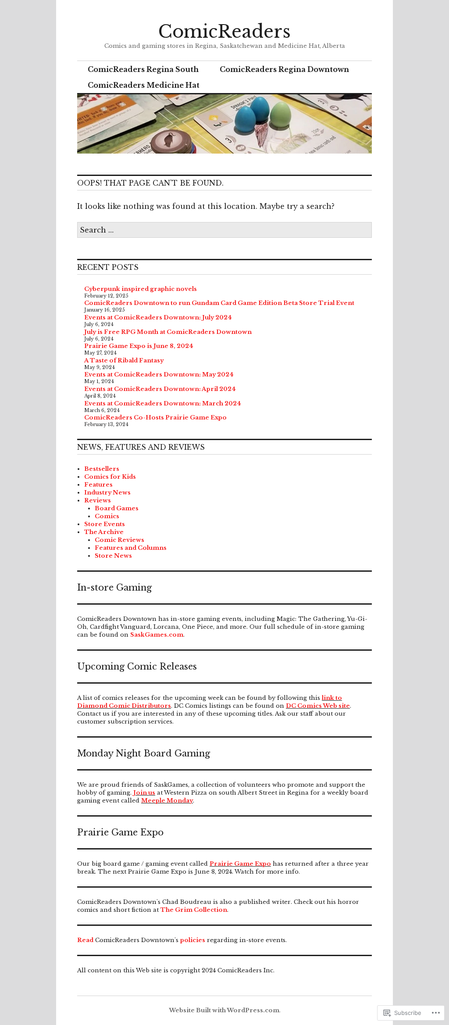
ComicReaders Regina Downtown (284, 69)
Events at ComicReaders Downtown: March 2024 (162, 403)
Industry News (107, 492)
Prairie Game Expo (240, 863)
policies (192, 940)
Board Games (117, 508)
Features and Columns (131, 548)
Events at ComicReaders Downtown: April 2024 (160, 389)
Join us (144, 792)
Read (85, 940)
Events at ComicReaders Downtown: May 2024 (159, 374)
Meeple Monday (167, 800)
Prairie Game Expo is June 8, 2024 (138, 346)
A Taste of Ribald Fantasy (124, 360)
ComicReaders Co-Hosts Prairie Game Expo (155, 417)
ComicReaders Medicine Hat (144, 85)
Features (98, 484)
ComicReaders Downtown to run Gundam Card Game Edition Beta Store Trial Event (219, 303)
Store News (113, 555)
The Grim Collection (193, 910)
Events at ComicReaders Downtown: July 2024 (158, 317)
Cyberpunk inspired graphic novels (140, 289)
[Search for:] (224, 230)
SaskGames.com (156, 634)
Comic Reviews (119, 540)
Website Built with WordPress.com (224, 1010)
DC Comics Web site (318, 706)
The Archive (104, 532)
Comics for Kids (110, 476)
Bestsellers (101, 469)
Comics (107, 516)
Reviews (97, 500)
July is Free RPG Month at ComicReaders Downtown (168, 332)
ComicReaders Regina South (143, 69)
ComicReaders (224, 32)
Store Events (104, 524)
